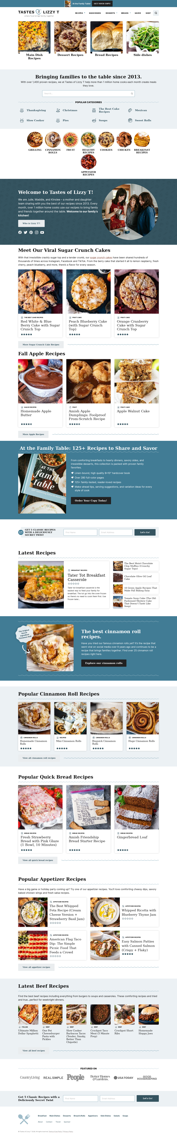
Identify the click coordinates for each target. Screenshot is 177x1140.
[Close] (127, 540)
